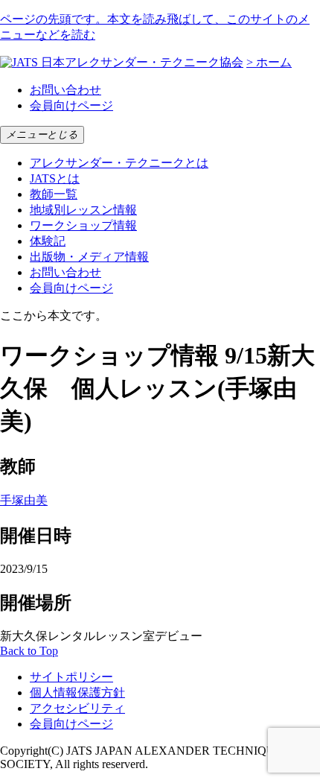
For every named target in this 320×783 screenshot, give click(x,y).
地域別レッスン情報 (83, 209)
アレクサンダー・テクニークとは (119, 162)
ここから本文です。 (53, 315)
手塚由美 (24, 500)
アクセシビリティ (77, 708)
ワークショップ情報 (83, 225)
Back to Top (29, 650)
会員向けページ (71, 105)
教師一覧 (53, 194)
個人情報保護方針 (77, 692)
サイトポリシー (71, 677)
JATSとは (55, 178)
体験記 (47, 241)
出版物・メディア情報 (89, 256)
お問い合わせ (65, 89)
